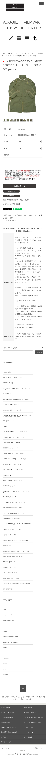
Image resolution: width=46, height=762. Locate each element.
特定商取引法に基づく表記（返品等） (17, 200)
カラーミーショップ (7, 748)
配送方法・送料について (31, 712)
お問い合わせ (28, 707)
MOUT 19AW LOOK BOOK (9, 727)
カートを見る (28, 737)
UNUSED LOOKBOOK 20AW (32, 722)
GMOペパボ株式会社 (32, 748)
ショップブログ (28, 727)
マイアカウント (28, 732)
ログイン (3, 737)
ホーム (5, 53)
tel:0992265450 (27, 327)
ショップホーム (5, 707)
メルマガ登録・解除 (7, 717)
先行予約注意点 (5, 722)
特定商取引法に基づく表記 (9, 732)
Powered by (11, 754)
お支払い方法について (7, 712)
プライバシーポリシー (7, 742)
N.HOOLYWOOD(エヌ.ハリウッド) (20, 53)
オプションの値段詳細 (11, 204)
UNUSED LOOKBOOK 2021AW (33, 717)
